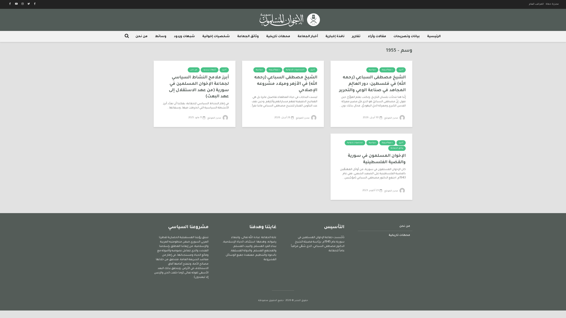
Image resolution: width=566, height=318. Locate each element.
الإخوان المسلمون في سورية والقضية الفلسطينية (377, 159)
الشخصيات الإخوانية (295, 70)
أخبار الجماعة (308, 36)
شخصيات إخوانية (216, 36)
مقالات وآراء (377, 36)
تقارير (356, 36)
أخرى (401, 70)
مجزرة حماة (552, 4)
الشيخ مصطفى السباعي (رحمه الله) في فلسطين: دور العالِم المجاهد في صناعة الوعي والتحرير (372, 84)
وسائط (160, 36)
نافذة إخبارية (334, 36)
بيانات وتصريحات (407, 36)
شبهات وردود (184, 36)
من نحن (141, 36)
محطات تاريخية (278, 36)
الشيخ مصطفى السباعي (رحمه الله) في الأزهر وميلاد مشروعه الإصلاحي (285, 84)
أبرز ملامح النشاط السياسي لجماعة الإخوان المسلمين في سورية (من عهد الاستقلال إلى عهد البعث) (199, 87)
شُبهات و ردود (209, 70)
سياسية (372, 70)
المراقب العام (536, 4)
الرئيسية (434, 36)
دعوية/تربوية (387, 70)
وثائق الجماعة (248, 36)
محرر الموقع (391, 118)
